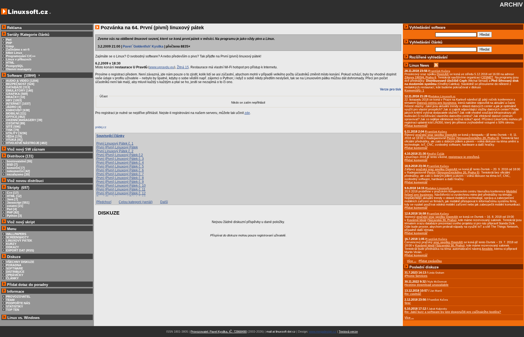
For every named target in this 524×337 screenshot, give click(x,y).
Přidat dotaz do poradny (27, 285)
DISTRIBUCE (15, 271)
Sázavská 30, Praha (441, 220)
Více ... (409, 317)
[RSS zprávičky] (436, 65)
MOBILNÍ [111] (16, 113)
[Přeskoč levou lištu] (50, 13)
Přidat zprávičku (430, 261)
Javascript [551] (17, 202)
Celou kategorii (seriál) (136, 202)
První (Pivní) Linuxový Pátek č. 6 (120, 170)
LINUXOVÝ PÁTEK (19, 240)
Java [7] (12, 199)
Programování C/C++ (20, 56)
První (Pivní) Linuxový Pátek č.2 (119, 155)
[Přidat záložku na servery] (106, 128)
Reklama (14, 28)
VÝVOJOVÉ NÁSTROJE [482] (26, 143)
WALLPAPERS (16, 234)
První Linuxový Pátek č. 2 (114, 151)
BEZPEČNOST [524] (20, 84)
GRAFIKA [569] (17, 93)
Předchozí (103, 202)
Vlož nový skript (21, 222)
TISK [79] (12, 129)
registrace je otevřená (463, 157)
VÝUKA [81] (14, 139)
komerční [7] (15, 167)
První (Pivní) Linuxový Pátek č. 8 (120, 178)
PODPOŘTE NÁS (18, 303)
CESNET (487, 77)
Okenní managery (18, 69)
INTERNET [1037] (18, 103)
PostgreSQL (14, 66)
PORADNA (13, 265)
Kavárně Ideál (416, 220)
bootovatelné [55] (19, 161)
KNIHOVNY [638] (18, 110)
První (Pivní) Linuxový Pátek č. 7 (120, 174)
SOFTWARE (14, 268)
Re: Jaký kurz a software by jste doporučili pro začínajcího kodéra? (452, 311)
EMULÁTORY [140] (19, 90)
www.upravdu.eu (161, 67)
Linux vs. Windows (23, 318)
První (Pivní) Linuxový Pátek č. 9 (120, 182)
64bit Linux (14, 52)
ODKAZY (12, 247)
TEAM (10, 299)
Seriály (13, 35)
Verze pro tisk (390, 89)
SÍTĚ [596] (13, 126)
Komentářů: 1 (414, 90)
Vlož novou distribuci (25, 181)
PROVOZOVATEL (18, 296)
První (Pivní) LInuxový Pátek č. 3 (120, 159)
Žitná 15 (183, 67)
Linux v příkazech (18, 59)
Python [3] (14, 215)
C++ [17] (12, 192)
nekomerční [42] (18, 171)
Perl (8, 39)
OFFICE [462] (15, 116)
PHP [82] (12, 212)
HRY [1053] (14, 100)
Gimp (10, 46)
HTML (10, 62)
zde (247, 113)
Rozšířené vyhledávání (428, 57)
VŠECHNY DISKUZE (20, 261)
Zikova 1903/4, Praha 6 (420, 77)
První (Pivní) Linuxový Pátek (117, 147)
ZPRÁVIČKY (14, 275)
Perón (451, 138)
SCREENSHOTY (17, 237)
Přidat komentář (415, 125)
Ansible (487, 248)
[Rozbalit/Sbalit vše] (39, 76)
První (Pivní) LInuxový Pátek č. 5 (120, 166)
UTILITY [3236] (16, 133)
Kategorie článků (35, 35)
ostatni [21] (14, 205)
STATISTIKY (14, 306)
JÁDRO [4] (13, 107)
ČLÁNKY (12, 278)
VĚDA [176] (14, 136)
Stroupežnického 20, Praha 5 (477, 138)
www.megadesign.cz (322, 331)
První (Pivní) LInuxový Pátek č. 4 (120, 163)
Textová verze (348, 331)
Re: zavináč (412, 293)
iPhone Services (415, 275)
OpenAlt (443, 74)
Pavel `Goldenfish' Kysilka (143, 46)
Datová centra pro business (436, 102)
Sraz (407, 302)
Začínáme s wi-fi (17, 49)
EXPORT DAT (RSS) (20, 250)
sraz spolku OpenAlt (448, 242)
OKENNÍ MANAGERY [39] (24, 120)
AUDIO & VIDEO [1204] (22, 80)
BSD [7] (12, 164)
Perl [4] (11, 209)
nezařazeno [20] (18, 174)
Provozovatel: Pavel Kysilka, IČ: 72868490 (218, 331)
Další (164, 202)
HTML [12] (14, 196)
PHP (9, 43)
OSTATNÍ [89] (15, 123)
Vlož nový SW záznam (26, 149)
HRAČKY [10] (15, 97)
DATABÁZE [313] (18, 87)
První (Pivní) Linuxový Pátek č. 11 (120, 189)
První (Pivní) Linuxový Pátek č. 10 (121, 185)
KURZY (11, 243)
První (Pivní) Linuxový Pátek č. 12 (121, 193)
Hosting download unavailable (426, 284)
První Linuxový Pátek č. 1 (114, 143)
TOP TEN (12, 309)
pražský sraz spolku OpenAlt (436, 134)
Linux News (419, 65)
